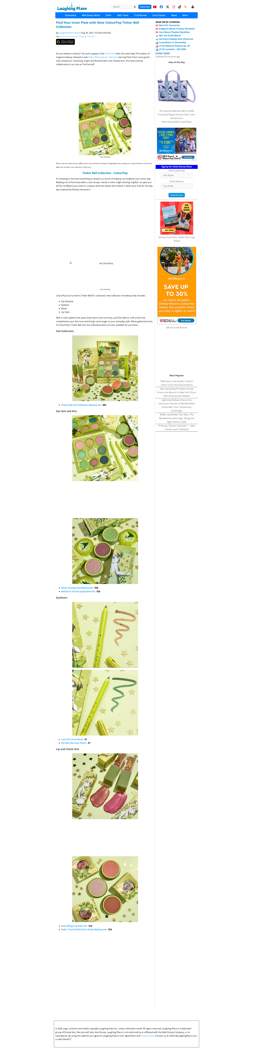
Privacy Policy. (148, 1035)
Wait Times (122, 15)
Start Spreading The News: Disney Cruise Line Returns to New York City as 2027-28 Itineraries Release (176, 392)
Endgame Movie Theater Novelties (177, 28)
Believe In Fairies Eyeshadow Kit (78, 591)
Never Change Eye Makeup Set (77, 587)
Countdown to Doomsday (172, 42)
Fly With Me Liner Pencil (73, 743)
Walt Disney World (91, 15)
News (174, 15)
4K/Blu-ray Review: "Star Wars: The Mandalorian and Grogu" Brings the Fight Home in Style (176, 418)
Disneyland (70, 15)
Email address (177, 181)
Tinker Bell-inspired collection (102, 57)
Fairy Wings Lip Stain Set (74, 925)
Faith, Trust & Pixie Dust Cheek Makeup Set (84, 929)
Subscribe (145, 7)
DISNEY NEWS (163, 53)
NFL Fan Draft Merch (170, 35)
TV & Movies (140, 15)
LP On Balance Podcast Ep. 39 (174, 45)
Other (108, 15)
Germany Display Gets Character (176, 39)
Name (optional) (177, 170)
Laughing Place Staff (69, 32)
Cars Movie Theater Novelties (174, 32)
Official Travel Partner (177, 327)
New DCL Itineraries (169, 25)
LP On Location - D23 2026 (172, 49)
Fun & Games (158, 15)
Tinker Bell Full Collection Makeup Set (81, 405)
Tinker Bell (91, 36)
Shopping (82, 36)
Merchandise (73, 36)
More (185, 15)
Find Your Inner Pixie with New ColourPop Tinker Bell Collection (97, 24)
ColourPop (64, 36)
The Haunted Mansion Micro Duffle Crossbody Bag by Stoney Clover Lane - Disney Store (176, 115)
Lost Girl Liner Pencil (72, 739)
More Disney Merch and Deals (177, 121)
